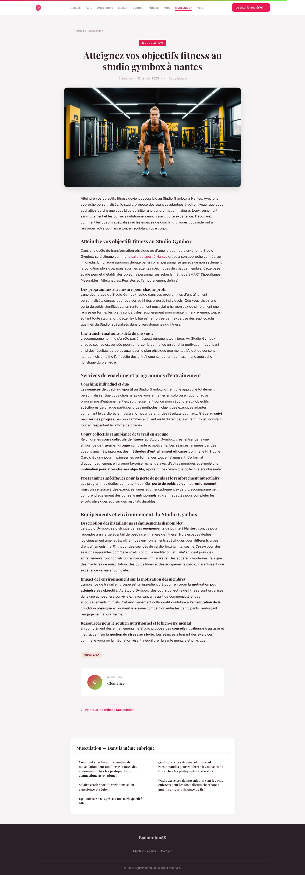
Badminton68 (152, 837)
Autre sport (105, 7)
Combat (138, 7)
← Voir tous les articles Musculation (107, 710)
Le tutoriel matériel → (251, 7)
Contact (166, 851)
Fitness (154, 7)
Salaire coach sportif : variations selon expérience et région (106, 787)
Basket (122, 7)
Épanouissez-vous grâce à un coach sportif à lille (111, 801)
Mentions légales (144, 851)
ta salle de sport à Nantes (147, 256)
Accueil (75, 7)
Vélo (200, 7)
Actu (89, 7)
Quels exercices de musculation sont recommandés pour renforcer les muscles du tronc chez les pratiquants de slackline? (190, 766)
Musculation (183, 7)
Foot (167, 7)
